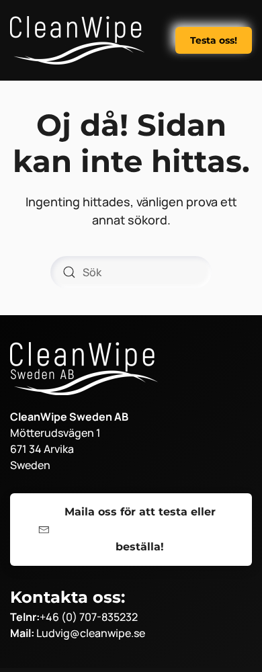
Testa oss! (213, 40)
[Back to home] (77, 40)
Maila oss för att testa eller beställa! (140, 529)
